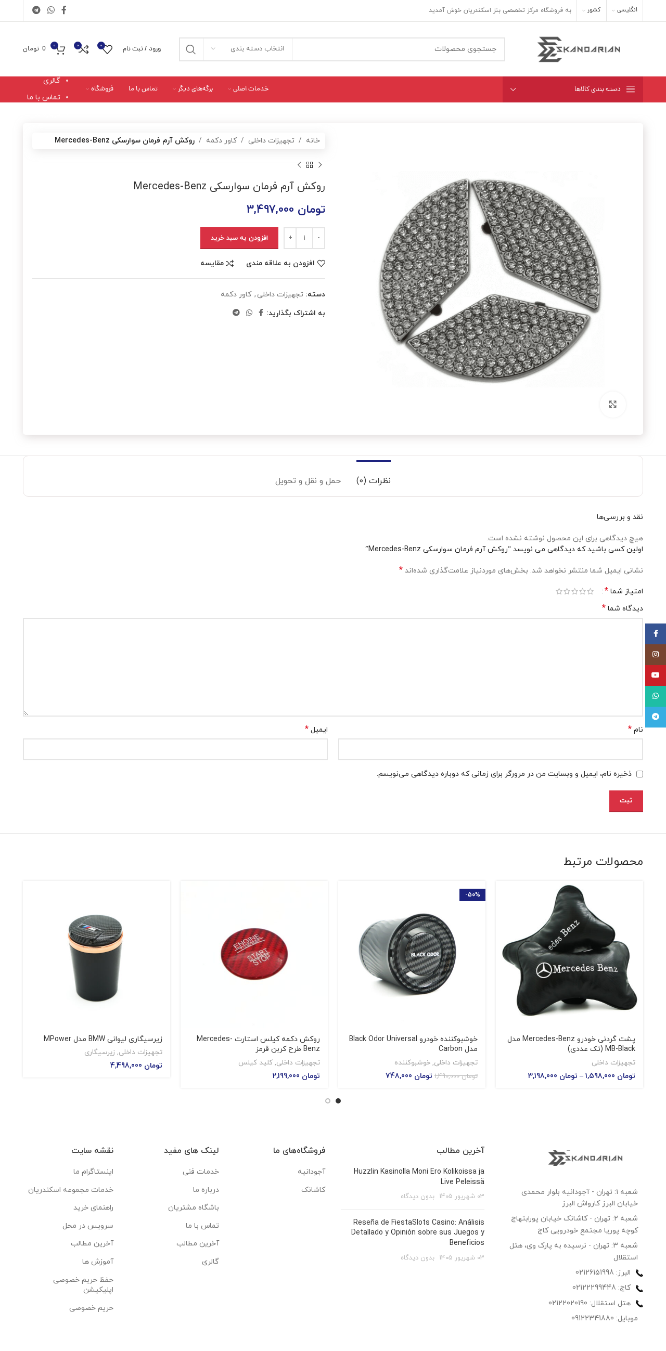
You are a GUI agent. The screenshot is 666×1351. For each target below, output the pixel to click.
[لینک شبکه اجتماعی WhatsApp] (51, 10)
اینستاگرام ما (93, 1172)
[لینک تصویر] (586, 1157)
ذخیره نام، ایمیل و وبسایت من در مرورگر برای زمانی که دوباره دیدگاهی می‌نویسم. (504, 774)
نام (635, 729)
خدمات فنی (201, 1172)
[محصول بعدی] (299, 165)
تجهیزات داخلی (271, 141)
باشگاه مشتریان (193, 1208)
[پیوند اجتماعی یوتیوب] (655, 675)
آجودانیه (311, 1172)
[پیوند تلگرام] (36, 10)
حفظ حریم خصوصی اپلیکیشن (83, 1285)
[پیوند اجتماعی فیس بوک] (64, 10)
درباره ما (47, 114)
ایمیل (316, 729)
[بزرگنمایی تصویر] (613, 405)
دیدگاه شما (622, 608)
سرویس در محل (87, 1226)
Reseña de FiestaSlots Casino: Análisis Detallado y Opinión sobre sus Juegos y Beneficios (417, 1233)
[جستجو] (191, 49)
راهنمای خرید (93, 1208)
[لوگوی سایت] (579, 49)
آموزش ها (97, 1262)
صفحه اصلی (41, 64)
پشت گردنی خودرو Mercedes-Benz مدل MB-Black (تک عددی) (571, 1044)
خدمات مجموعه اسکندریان (70, 1190)
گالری (51, 81)
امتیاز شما (624, 591)
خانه (313, 141)
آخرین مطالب (197, 1244)
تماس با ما (43, 97)
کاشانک (313, 1190)
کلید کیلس (255, 1063)
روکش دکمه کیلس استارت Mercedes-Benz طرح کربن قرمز (258, 1044)
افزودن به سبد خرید (239, 238)
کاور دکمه (221, 141)
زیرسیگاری (99, 1052)
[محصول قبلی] (320, 165)
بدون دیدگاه (417, 1196)
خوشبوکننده (412, 1063)
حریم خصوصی (91, 1308)
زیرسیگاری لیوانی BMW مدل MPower (103, 1039)
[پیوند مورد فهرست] (572, 1273)
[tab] (373, 476)
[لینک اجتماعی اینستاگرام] (655, 654)
